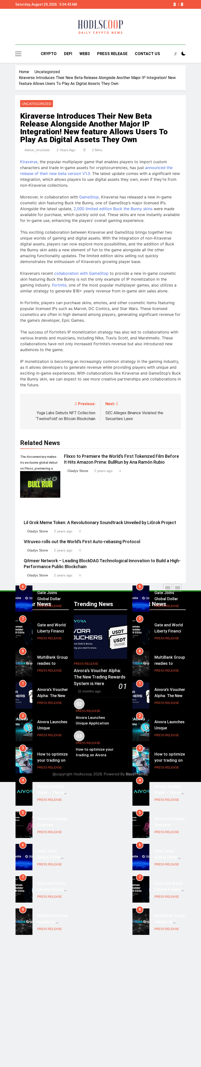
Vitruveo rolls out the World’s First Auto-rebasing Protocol (82, 541)
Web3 (84, 53)
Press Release (112, 53)
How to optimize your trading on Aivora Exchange (52, 760)
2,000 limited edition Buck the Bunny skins (113, 208)
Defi (68, 53)
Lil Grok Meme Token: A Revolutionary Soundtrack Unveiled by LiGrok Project (100, 522)
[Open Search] (175, 54)
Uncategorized (36, 104)
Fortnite (59, 285)
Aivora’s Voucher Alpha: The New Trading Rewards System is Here (100, 677)
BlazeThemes (137, 774)
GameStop (89, 197)
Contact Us (147, 53)
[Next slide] (182, 4)
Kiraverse (29, 161)
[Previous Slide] (174, 4)
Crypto (49, 53)
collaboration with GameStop (81, 273)
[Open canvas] (18, 54)
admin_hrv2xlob (37, 150)
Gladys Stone (77, 471)
